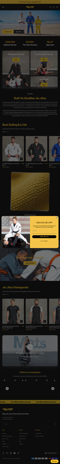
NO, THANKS (44, 241)
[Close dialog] (57, 217)
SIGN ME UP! (44, 236)
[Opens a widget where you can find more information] (54, 461)
